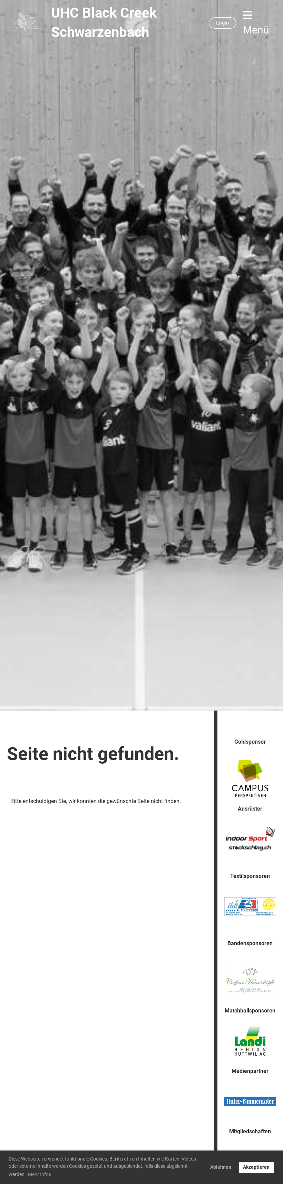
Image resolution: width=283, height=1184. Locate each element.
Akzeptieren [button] (256, 1167)
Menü (256, 30)
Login (222, 23)
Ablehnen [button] (220, 1167)
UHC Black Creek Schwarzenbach (104, 22)
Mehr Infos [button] (39, 1174)
